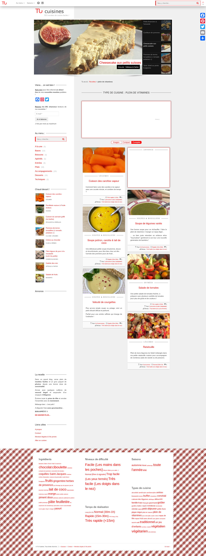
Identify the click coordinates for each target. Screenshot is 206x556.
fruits (49, 481)
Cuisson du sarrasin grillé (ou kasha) (55, 218)
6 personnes (146, 364)
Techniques (40, 179)
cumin (64, 477)
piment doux (46, 497)
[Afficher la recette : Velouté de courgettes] (104, 281)
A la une (121, 67)
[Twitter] (203, 27)
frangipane (42, 481)
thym (47, 509)
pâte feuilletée (59, 502)
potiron (72, 498)
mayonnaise (70, 490)
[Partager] (203, 38)
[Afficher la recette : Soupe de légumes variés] (148, 202)
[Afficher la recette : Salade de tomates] (148, 267)
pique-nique (137, 512)
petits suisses (64, 494)
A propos (38, 429)
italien (139, 506)
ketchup (46, 490)
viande (149, 527)
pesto (58, 494)
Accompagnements (43, 171)
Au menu (19, 3)
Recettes (92, 82)
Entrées (148, 283)
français (146, 503)
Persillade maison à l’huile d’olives (55, 206)
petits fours (161, 509)
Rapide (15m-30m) (157, 247)
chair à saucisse (56, 463)
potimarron (67, 498)
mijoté (144, 506)
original (140, 509)
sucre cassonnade (65, 505)
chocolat (45, 467)
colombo (69, 468)
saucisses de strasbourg (46, 505)
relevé (157, 515)
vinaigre (51, 509)
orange (52, 493)
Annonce (149, 150)
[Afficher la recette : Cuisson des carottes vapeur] (104, 160)
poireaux (55, 498)
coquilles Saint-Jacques (52, 473)
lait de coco (57, 489)
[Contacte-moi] (42, 3)
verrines (144, 527)
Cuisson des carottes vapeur (54, 195)
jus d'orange (56, 485)
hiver (144, 465)
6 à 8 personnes (144, 247)
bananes (41, 463)
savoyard (162, 518)
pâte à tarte (151, 515)
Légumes (104, 176)
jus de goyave (65, 485)
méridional (151, 506)
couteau (69, 474)
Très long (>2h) (113, 516)
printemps (150, 465)
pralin (40, 502)
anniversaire (151, 493)
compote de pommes (45, 471)
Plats (37, 167)
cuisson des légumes (140, 499)
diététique (151, 499)
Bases (38, 151)
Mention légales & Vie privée (46, 437)
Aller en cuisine (40, 440)
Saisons (30, 3)
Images (116, 142)
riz (70, 502)
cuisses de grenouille (56, 477)
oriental (134, 509)
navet (45, 494)
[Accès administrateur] (58, 546)
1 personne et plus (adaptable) (113, 199)
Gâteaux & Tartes (132, 67)
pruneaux (45, 502)
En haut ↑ (167, 546)
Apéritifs (38, 159)
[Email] (203, 32)
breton (141, 496)
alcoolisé (135, 493)
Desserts (39, 175)
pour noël (144, 515)
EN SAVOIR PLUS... (42, 415)
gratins (134, 506)
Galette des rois (52, 263)
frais (140, 503)
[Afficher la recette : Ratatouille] (148, 326)
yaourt (58, 508)
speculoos (57, 505)
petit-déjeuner (149, 508)
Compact (126, 142)
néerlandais (159, 506)
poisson (61, 498)
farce (67, 477)
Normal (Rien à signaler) (95, 474)
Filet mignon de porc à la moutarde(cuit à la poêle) (55, 253)
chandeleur (153, 496)
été (145, 470)
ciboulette (59, 467)
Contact (38, 433)
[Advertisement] (125, 119)
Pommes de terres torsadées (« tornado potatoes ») (54, 230)
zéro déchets (152, 532)
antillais (159, 492)
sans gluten (155, 518)
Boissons (39, 155)
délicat (157, 499)
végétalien (158, 526)
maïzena (41, 494)
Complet (136, 142)
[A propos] (38, 3)
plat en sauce (147, 512)
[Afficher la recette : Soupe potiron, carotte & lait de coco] (104, 219)
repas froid (139, 518)
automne (137, 465)
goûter (161, 502)
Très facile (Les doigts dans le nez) (112, 202)
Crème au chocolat (53, 240)
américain (142, 493)
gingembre (59, 480)
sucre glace (42, 509)
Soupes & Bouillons (148, 218)
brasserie (135, 496)
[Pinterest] (203, 21)
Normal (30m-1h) (158, 364)
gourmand (153, 503)
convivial (161, 495)
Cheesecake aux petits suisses (120, 62)
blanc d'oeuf (47, 463)
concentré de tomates (57, 471)
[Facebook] (203, 15)
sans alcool (148, 518)
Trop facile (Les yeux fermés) (158, 308)
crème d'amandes (44, 477)
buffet (146, 495)
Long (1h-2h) (89, 512)
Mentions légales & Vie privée (82, 546)
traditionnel (147, 522)
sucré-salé (135, 522)
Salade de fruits (52, 274)
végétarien (140, 531)
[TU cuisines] (4, 3)
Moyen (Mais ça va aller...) (111, 470)
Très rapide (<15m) (112, 197)
